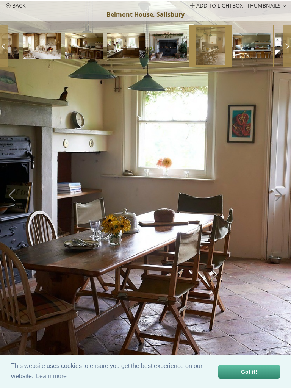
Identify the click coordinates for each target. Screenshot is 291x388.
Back (18, 5)
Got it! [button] (249, 372)
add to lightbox (219, 5)
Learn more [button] (51, 376)
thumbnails (264, 5)
